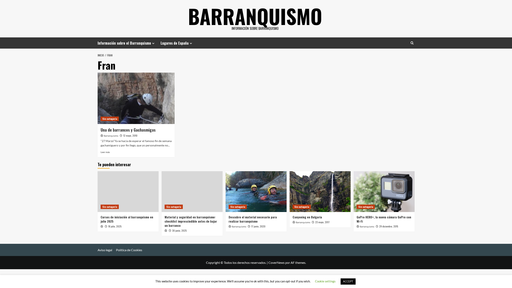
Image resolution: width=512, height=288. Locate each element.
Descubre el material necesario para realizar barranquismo (253, 219)
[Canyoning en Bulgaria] (320, 191)
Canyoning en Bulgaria (307, 217)
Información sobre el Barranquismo (124, 43)
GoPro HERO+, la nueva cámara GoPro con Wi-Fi (384, 219)
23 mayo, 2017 (322, 222)
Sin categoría (109, 118)
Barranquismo (255, 16)
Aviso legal (105, 250)
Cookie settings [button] (325, 281)
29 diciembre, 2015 (388, 226)
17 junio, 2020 (258, 226)
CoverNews (276, 262)
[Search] (412, 42)
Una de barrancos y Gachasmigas (128, 130)
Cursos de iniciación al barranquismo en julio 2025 (127, 219)
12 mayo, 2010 (130, 135)
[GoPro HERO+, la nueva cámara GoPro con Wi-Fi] (384, 191)
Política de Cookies (129, 250)
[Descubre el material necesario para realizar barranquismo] (256, 191)
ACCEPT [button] (348, 281)
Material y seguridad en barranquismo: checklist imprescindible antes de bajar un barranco (191, 221)
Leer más (105, 152)
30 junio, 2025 (179, 230)
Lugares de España (175, 43)
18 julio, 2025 (115, 226)
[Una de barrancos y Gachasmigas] (136, 98)
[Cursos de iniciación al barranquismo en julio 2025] (128, 191)
